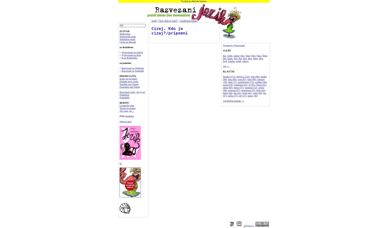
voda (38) (257, 93)
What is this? (126, 121)
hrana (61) (261, 85)
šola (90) (232, 79)
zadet (229, 55)
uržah (238, 61)
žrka (261, 58)
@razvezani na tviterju (132, 52)
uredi (154, 21)
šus (224, 55)
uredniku (129, 116)
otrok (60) (227, 87)
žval (225, 61)
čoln (253, 55)
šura (250, 58)
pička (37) (233, 96)
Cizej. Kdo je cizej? (167, 21)
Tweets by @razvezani (234, 45)
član (242, 55)
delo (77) (232, 82)
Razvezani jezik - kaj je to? (132, 92)
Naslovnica (125, 34)
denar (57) (239, 87)
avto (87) (242, 79)
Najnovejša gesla (128, 36)
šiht (224, 58)
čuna (259, 55)
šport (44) (227, 93)
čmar (248, 55)
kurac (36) (253, 96)
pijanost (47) (234, 90)
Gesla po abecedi (128, 42)
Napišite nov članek (129, 84)
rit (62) (252, 85)
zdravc (245, 61)
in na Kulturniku (129, 58)
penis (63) (227, 85)
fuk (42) (237, 93)
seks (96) (255, 76)
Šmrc (264, 55)
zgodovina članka (188, 21)
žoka (255, 58)
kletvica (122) (243, 76)
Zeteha (231, 61)
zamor (236, 55)
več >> (226, 66)
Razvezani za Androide (133, 71)
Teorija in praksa (127, 108)
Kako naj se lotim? (128, 79)
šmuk (230, 58)
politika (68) (261, 82)
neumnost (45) (248, 90)
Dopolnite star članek (130, 87)
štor (240, 58)
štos (245, 58)
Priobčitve (124, 95)
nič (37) (242, 96)
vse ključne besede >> (233, 101)
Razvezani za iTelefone (133, 68)
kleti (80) (252, 79)
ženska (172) (229, 76)
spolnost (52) (251, 87)
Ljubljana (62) (240, 85)
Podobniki (124, 97)
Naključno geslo (127, 39)
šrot (235, 58)
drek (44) (260, 90)
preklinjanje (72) (246, 82)
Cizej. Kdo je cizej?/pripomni (169, 30)
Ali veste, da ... (127, 111)
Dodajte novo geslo (129, 81)
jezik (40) (246, 93)
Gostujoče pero (127, 105)
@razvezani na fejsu (131, 55)
